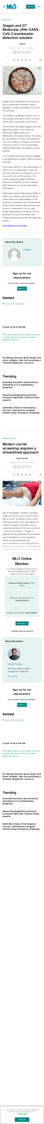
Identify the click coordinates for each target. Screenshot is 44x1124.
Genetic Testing (9, 438)
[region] (22, 1115)
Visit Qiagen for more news (15, 225)
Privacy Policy (22, 1114)
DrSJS (28, 68)
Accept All (22, 1119)
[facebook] (14, 60)
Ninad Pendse (22, 458)
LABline (22, 44)
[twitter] (22, 60)
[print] (40, 60)
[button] (4, 6)
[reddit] (26, 60)
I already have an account (22, 631)
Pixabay (35, 68)
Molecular (7, 20)
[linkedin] (18, 60)
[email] (30, 60)
